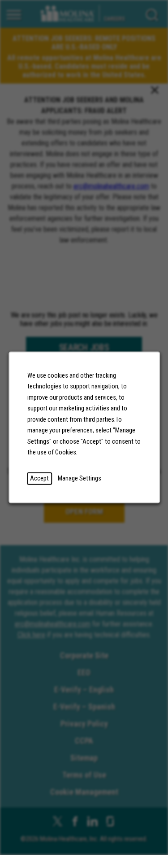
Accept (39, 478)
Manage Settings (79, 478)
